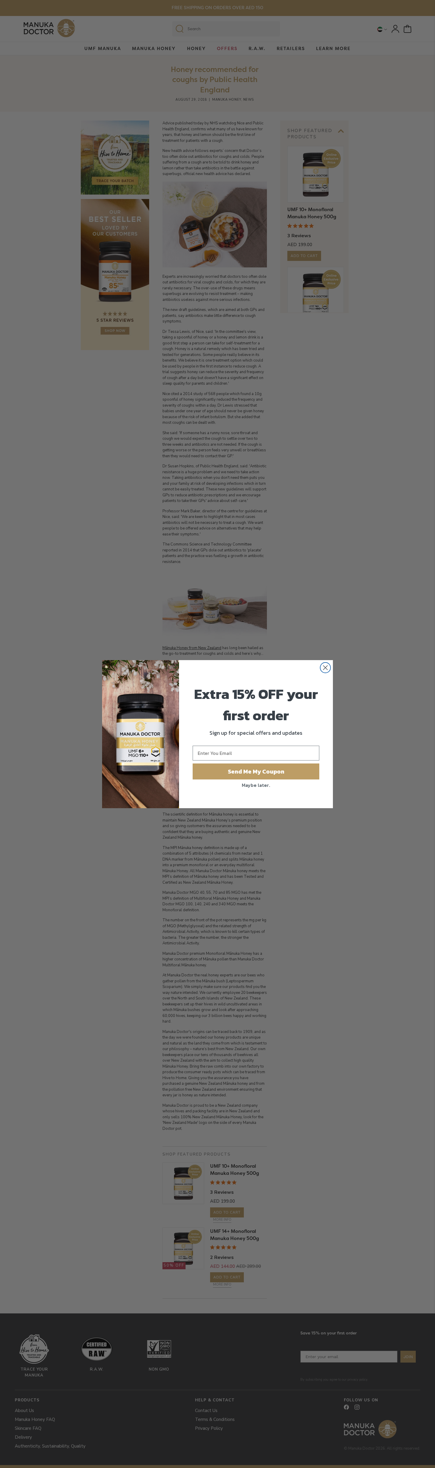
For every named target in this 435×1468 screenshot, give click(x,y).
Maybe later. (256, 785)
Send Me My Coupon (256, 771)
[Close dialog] (325, 667)
